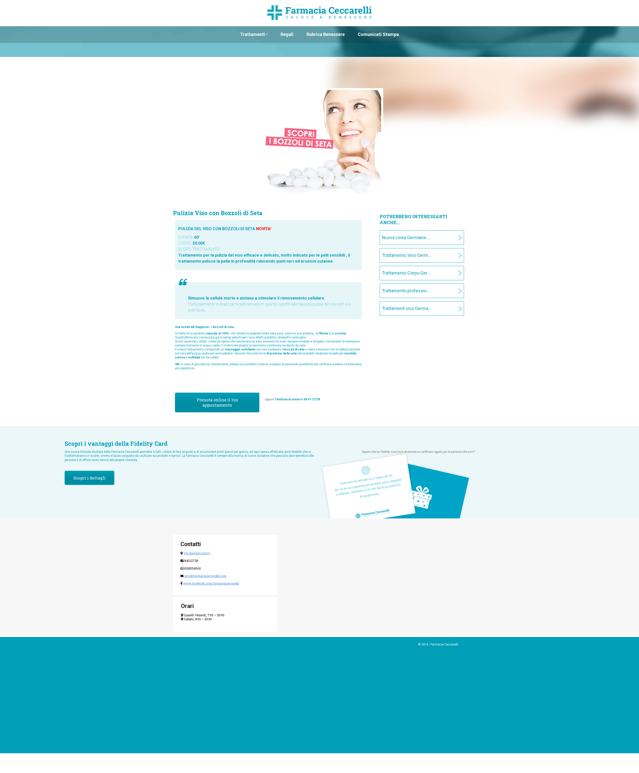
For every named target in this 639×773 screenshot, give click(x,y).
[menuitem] (254, 34)
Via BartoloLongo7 (196, 551)
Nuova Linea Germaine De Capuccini (402, 236)
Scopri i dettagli (84, 475)
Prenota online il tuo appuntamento (209, 399)
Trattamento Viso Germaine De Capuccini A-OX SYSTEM (402, 252)
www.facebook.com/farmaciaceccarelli (210, 581)
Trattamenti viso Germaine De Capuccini (402, 300)
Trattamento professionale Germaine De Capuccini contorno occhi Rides (402, 284)
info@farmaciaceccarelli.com (204, 574)
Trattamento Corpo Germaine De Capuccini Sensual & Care (402, 268)
